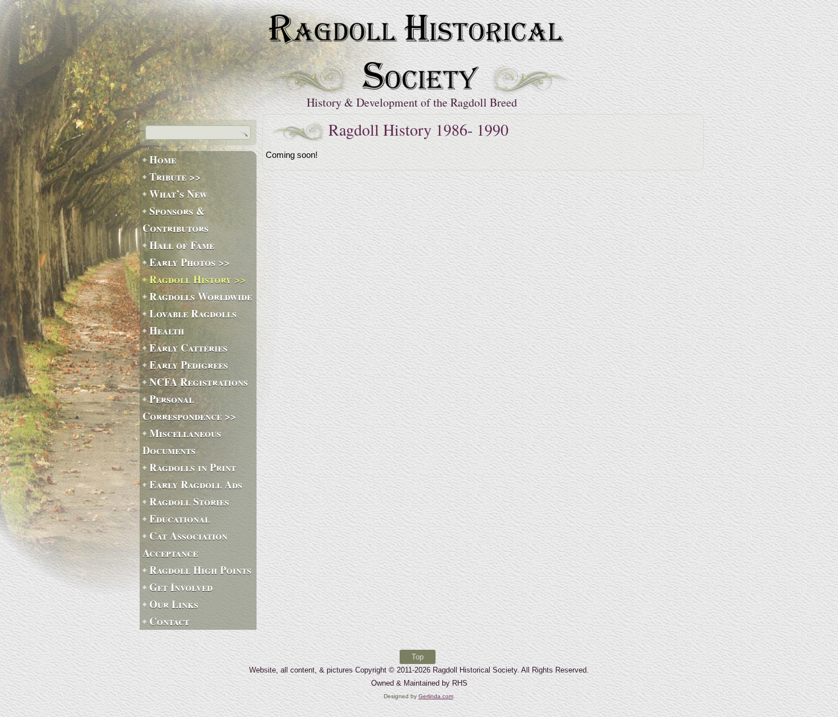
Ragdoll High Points (200, 570)
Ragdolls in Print (192, 467)
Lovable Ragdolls (193, 313)
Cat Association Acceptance (185, 544)
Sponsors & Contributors (176, 219)
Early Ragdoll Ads (195, 484)
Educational (179, 518)
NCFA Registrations (198, 381)
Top (418, 657)
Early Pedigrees (188, 364)
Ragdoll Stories (189, 501)
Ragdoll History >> (197, 279)
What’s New (178, 193)
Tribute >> (175, 176)
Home (162, 159)
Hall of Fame (181, 245)
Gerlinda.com (435, 696)
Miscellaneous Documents (182, 442)
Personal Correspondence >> (189, 407)
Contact (169, 621)
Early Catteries (188, 347)
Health (166, 330)
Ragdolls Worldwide (200, 296)
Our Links (173, 604)
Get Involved (181, 587)
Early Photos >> (189, 262)
